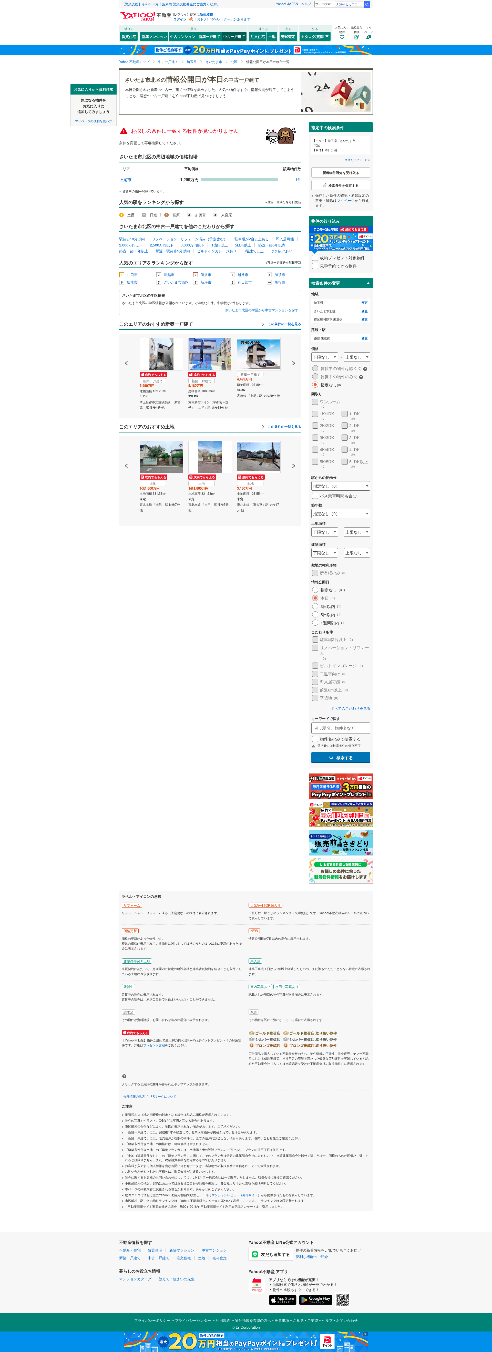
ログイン (180, 19)
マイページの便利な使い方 (93, 120)
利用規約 (223, 1320)
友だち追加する (275, 1254)
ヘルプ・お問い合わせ (340, 1320)
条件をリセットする (357, 160)
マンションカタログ (135, 1278)
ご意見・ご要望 (305, 1320)
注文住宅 (258, 36)
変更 (365, 303)
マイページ (346, 200)
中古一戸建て (234, 36)
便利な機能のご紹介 (312, 1256)
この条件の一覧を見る (284, 324)
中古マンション (182, 36)
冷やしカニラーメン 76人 (351, 4)
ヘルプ (306, 3)
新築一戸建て (209, 36)
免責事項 (282, 1320)
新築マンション (154, 36)
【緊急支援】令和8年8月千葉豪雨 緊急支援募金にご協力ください (171, 4)
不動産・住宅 (130, 1250)
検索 (367, 4)
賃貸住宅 (129, 36)
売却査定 (288, 36)
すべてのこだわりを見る (350, 708)
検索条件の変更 (325, 283)
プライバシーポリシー (152, 1320)
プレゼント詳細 (154, 1045)
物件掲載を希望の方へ (253, 1320)
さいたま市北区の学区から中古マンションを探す (261, 310)
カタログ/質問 (312, 36)
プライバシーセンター (193, 1320)
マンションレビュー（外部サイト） (236, 1195)
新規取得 (206, 14)
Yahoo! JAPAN (287, 3)
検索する (344, 757)
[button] (126, 345)
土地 (271, 36)
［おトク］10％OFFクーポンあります (221, 19)
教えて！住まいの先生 (176, 1278)
